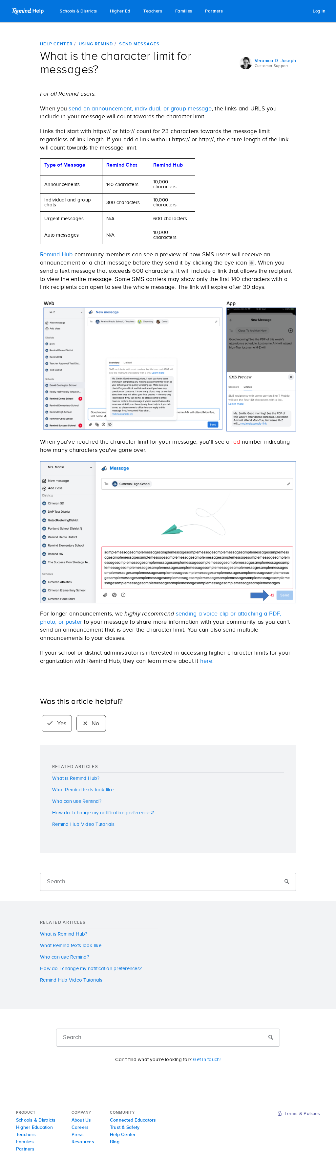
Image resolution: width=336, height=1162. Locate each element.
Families (183, 11)
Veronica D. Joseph (275, 61)
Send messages (139, 44)
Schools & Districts (78, 11)
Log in (319, 11)
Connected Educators (133, 1120)
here (206, 661)
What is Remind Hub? (75, 778)
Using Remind (96, 44)
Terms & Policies (301, 1113)
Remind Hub (56, 254)
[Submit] (287, 882)
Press (78, 1135)
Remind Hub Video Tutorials (83, 824)
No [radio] (94, 723)
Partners (214, 11)
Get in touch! (206, 1060)
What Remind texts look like (83, 790)
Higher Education (34, 1127)
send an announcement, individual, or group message (140, 108)
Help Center (56, 44)
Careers (80, 1127)
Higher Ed (120, 11)
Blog (114, 1142)
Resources (83, 1142)
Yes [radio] (60, 723)
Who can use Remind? (76, 801)
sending (186, 613)
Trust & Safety (125, 1127)
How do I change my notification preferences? (103, 813)
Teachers (152, 11)
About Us (81, 1120)
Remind (28, 11)
